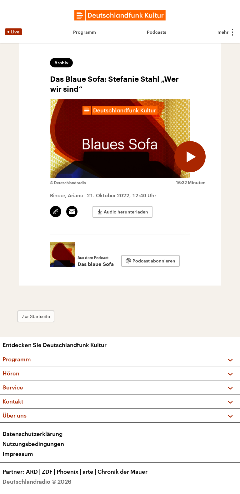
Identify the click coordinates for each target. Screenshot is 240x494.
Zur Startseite (36, 316)
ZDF (48, 471)
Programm (84, 32)
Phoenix (69, 471)
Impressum (17, 453)
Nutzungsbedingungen (33, 443)
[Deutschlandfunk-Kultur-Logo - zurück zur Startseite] (120, 15)
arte (89, 471)
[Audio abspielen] (190, 156)
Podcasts (156, 32)
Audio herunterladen (126, 211)
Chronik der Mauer (123, 471)
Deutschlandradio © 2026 (37, 481)
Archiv (61, 62)
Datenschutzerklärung (32, 433)
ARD (33, 471)
